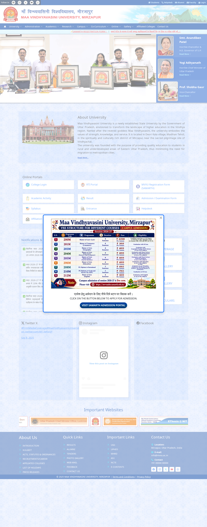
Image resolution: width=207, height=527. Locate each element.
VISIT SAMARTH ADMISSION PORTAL (103, 305)
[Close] (161, 218)
